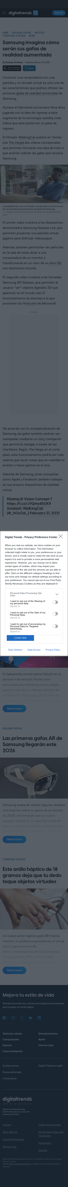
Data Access (34, 649)
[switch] (55, 602)
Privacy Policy (53, 649)
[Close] (61, 537)
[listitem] (34, 594)
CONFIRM (20, 638)
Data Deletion (15, 649)
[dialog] (34, 593)
